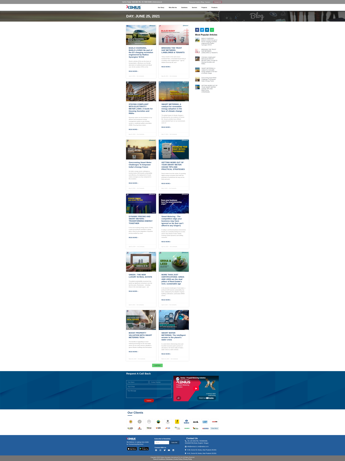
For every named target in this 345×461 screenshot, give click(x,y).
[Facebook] (156, 450)
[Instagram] (160, 450)
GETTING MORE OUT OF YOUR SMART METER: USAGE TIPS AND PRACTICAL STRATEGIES (209, 89)
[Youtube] (169, 450)
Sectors (194, 7)
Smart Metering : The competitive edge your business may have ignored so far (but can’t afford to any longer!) (172, 221)
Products (214, 7)
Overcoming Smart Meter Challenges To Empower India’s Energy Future (140, 164)
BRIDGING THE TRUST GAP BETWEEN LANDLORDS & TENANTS (173, 50)
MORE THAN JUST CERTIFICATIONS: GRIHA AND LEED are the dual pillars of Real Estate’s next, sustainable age (172, 279)
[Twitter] (164, 450)
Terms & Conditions (159, 459)
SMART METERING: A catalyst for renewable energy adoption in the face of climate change (209, 71)
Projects (204, 7)
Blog (203, 2)
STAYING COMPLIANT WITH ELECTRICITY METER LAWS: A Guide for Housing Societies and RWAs (141, 108)
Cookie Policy (177, 459)
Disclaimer (169, 459)
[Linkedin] (173, 450)
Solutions (184, 7)
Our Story (161, 7)
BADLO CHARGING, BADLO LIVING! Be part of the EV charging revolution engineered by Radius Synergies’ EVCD (141, 52)
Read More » (133, 71)
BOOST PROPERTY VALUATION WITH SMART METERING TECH (140, 335)
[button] (157, 365)
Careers (207, 2)
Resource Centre (194, 2)
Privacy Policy (187, 459)
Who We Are (173, 7)
